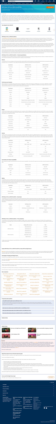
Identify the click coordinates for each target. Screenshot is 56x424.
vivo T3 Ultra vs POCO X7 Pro (34, 282)
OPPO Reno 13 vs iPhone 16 (8, 294)
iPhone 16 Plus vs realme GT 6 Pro (8, 273)
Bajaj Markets (35, 403)
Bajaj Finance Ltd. (35, 399)
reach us (17, 347)
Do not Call (46, 3)
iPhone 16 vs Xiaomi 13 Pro (47, 276)
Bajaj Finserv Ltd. (35, 398)
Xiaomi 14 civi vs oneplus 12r (21, 291)
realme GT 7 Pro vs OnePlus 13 (21, 282)
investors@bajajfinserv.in (28, 404)
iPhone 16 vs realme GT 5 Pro (34, 279)
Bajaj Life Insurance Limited (37, 402)
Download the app (52, 3)
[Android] (44, 408)
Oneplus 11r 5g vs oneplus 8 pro (21, 288)
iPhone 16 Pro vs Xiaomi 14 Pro (35, 273)
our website (36, 342)
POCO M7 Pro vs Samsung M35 (35, 294)
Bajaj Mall (3, 251)
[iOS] (46, 408)
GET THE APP (51, 377)
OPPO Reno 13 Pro (6, 38)
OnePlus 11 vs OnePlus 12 (34, 285)
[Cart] (46, 0)
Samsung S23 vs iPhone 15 (21, 273)
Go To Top (52, 382)
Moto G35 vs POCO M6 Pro (8, 282)
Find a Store (50, 7)
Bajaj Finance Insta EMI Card (13, 259)
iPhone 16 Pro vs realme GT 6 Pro (47, 273)
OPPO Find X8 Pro (13, 38)
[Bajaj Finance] (4, 1)
